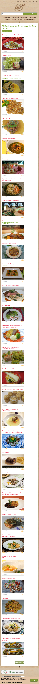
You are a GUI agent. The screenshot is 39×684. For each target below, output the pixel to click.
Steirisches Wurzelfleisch (9, 243)
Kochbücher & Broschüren (20, 17)
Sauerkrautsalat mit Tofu (9, 369)
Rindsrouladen (6, 452)
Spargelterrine (6, 305)
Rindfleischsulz (6, 472)
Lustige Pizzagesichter (8, 578)
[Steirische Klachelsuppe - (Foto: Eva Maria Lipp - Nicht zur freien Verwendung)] (13, 274)
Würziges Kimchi (6, 55)
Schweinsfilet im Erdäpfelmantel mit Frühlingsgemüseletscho (12, 326)
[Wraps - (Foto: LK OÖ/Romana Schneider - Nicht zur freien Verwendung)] (13, 87)
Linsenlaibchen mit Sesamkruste (11, 618)
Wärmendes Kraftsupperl (9, 138)
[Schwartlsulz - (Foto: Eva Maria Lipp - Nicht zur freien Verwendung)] (13, 358)
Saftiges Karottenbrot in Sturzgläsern (12, 389)
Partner (25, 1)
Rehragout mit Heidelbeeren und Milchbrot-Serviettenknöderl (11, 493)
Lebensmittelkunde (29, 19)
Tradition (7, 19)
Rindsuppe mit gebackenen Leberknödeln (10, 410)
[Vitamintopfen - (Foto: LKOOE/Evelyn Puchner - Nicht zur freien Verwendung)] (13, 168)
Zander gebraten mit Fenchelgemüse (12, 35)
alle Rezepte (7, 17)
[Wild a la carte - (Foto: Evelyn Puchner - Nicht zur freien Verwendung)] (13, 128)
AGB (30, 1)
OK (34, 680)
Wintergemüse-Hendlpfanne (10, 98)
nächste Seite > (19, 662)
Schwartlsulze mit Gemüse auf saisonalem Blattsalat (10, 348)
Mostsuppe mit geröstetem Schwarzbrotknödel (9, 557)
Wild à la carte (6, 118)
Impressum (35, 1)
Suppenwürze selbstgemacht (10, 200)
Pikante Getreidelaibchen (9, 514)
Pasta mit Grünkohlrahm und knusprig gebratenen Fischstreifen (13, 535)
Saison (14, 19)
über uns (19, 1)
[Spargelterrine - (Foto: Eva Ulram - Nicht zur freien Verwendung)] (13, 315)
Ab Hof (20, 19)
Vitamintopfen (6, 159)
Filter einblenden (7, 31)
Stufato (4, 221)
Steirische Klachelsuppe (9, 263)
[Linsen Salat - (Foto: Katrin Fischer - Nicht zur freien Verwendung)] (13, 607)
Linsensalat (5, 598)
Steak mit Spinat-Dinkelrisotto (10, 285)
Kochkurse (33, 17)
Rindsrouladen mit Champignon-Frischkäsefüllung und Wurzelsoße (12, 431)
